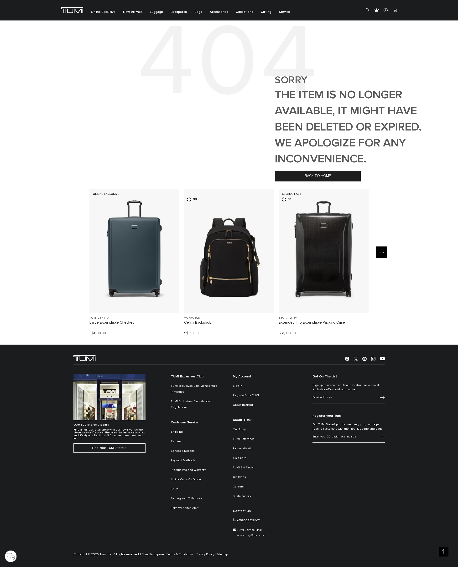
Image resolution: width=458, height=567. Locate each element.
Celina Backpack (197, 322)
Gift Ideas (239, 477)
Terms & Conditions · (180, 554)
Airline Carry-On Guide (186, 479)
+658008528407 (248, 520)
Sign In (237, 386)
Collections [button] (244, 12)
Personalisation (243, 448)
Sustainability (242, 496)
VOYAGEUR (192, 317)
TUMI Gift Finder (244, 467)
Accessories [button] (219, 12)
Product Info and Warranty (188, 470)
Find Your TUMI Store (108, 448)
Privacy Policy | (206, 554)
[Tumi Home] (72, 10)
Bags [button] (198, 12)
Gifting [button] (266, 12)
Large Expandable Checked (112, 322)
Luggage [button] (156, 12)
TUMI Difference (244, 439)
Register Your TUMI (246, 395)
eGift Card (239, 458)
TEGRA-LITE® (288, 317)
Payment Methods (183, 460)
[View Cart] (395, 10)
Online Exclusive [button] (103, 12)
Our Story (239, 429)
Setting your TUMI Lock (186, 498)
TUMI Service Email (249, 530)
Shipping (177, 432)
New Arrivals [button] (132, 12)
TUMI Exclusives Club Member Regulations (191, 404)
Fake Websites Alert (185, 508)
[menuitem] (103, 10)
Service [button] (284, 12)
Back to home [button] (318, 176)
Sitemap (222, 554)
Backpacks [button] (179, 12)
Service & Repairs (183, 451)
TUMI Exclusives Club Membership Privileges (194, 389)
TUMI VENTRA (99, 317)
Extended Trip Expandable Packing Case (312, 322)
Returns (176, 441)
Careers (238, 486)
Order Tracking (243, 405)
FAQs (174, 489)
